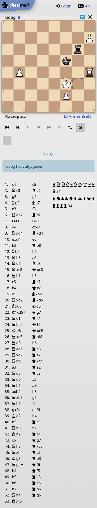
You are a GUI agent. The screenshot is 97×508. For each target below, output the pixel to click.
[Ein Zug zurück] (17, 127)
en (87, 6)
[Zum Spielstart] (7, 127)
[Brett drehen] (70, 127)
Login (66, 6)
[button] (54, 185)
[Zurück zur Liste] (90, 16)
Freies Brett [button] (79, 116)
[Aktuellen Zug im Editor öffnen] (80, 127)
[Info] (7, 140)
